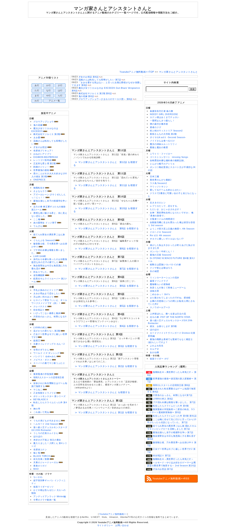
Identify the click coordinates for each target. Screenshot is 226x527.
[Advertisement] (113, 44)
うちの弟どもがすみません (46, 420)
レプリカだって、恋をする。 (164, 206)
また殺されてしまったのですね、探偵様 (170, 297)
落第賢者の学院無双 (43, 374)
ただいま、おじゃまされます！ (166, 209)
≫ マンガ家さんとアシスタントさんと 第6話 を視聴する (107, 285)
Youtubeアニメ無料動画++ (113, 514)
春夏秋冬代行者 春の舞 (161, 111)
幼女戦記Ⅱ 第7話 (162, 455)
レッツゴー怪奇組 (42, 160)
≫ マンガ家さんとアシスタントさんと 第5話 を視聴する (107, 306)
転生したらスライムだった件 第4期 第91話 (175, 416)
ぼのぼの (37, 436)
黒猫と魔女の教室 (159, 147)
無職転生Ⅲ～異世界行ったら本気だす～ (173, 459)
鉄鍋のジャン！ (41, 167)
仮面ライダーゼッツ (43, 487)
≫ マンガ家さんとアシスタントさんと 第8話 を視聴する (107, 248)
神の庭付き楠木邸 (159, 124)
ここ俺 (36, 219)
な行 (48, 90)
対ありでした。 (41, 272)
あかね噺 (154, 352)
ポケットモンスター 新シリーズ (49, 396)
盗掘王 (36, 340)
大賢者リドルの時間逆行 (162, 219)
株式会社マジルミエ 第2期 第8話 (95, 93)
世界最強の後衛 (41, 170)
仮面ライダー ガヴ (159, 359)
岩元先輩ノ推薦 (41, 459)
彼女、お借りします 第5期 (163, 326)
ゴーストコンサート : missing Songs (169, 157)
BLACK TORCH (41, 456)
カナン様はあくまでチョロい (164, 117)
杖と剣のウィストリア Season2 (166, 130)
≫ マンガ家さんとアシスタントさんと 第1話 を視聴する (106, 412)
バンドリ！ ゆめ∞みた (44, 356)
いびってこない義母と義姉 (46, 313)
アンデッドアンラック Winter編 (49, 496)
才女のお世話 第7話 (163, 469)
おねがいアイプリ (42, 154)
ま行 (37, 95)
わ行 (37, 100)
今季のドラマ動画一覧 (44, 500)
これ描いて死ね (41, 412)
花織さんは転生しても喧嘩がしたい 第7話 (100, 80)
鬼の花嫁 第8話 (86, 96)
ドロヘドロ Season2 (160, 232)
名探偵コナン (40, 449)
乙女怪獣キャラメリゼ (44, 393)
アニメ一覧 (54, 100)
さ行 (60, 85)
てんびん (37, 226)
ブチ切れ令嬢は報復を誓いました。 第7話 (174, 402)
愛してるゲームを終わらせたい (166, 190)
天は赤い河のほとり (43, 297)
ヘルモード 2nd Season (45, 424)
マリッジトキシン (159, 186)
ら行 (60, 95)
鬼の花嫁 (37, 125)
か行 (48, 85)
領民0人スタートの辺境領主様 (48, 377)
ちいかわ (37, 477)
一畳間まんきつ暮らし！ (162, 120)
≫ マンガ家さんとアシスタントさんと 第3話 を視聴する (106, 346)
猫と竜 (36, 453)
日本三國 (154, 176)
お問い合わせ (122, 525)
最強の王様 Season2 (160, 255)
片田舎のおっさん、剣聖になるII (49, 316)
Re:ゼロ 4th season (160, 235)
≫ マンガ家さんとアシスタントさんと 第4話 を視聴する (107, 326)
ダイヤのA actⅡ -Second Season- (168, 137)
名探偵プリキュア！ (43, 150)
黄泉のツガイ (40, 466)
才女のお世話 (40, 147)
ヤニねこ (37, 389)
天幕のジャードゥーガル (45, 462)
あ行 (37, 85)
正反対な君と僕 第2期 (44, 163)
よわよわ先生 (156, 345)
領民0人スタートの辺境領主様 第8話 (171, 385)
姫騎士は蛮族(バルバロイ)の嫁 (165, 264)
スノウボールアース (160, 307)
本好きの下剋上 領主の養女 (47, 440)
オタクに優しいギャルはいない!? (166, 239)
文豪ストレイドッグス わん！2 (49, 344)
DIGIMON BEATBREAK (45, 157)
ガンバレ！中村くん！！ (162, 251)
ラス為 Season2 (158, 183)
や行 (48, 95)
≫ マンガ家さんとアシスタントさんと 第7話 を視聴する (107, 268)
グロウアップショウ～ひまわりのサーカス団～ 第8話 (105, 99)
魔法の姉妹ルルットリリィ (163, 144)
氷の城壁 (154, 271)
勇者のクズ (155, 127)
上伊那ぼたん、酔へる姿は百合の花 (168, 314)
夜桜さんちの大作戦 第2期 (163, 134)
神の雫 (36, 409)
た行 (37, 90)
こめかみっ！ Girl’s (160, 294)
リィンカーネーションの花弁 (164, 277)
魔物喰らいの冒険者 (160, 284)
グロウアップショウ (43, 121)
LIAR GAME (39, 256)
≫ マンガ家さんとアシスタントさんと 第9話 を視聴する (107, 228)
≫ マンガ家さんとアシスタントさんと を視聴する (102, 392)
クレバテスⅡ (40, 306)
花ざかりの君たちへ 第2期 (46, 331)
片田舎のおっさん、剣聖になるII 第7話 (172, 395)
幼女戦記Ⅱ (39, 310)
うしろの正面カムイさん (45, 433)
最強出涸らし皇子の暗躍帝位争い (50, 201)
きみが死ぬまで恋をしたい (46, 293)
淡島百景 (154, 291)
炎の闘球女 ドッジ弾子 (44, 223)
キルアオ (154, 349)
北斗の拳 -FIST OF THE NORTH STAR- (170, 317)
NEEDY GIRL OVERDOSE (164, 114)
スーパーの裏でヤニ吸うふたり (49, 363)
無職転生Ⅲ (39, 188)
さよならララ (40, 191)
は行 (60, 90)
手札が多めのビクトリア (45, 290)
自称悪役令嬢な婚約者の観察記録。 (168, 160)
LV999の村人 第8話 (163, 399)
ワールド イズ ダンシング (46, 353)
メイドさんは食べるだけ (162, 141)
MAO (35, 469)
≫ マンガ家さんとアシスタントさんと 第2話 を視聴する (106, 366)
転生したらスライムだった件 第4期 (171, 406)
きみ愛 (36, 137)
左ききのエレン (158, 202)
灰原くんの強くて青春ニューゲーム (168, 287)
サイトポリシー (105, 525)
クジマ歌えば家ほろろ (161, 268)
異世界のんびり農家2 (161, 180)
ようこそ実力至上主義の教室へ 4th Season (172, 229)
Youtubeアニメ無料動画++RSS (170, 478)
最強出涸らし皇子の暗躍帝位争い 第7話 (173, 432)
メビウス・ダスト (42, 360)
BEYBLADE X (40, 399)
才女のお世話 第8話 (89, 77)
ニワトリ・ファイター (161, 154)
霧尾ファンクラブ (159, 281)
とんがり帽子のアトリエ (162, 164)
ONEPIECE (39, 179)
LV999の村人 (40, 327)
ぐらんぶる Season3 (44, 240)
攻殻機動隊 (39, 275)
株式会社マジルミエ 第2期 (46, 134)
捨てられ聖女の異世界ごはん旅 (49, 234)
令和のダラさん (41, 350)
